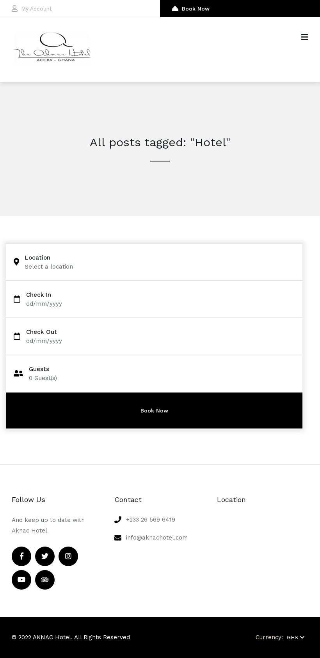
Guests (39, 369)
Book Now (196, 8)
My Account (36, 8)
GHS (292, 637)
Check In (38, 295)
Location (37, 258)
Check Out (41, 332)
